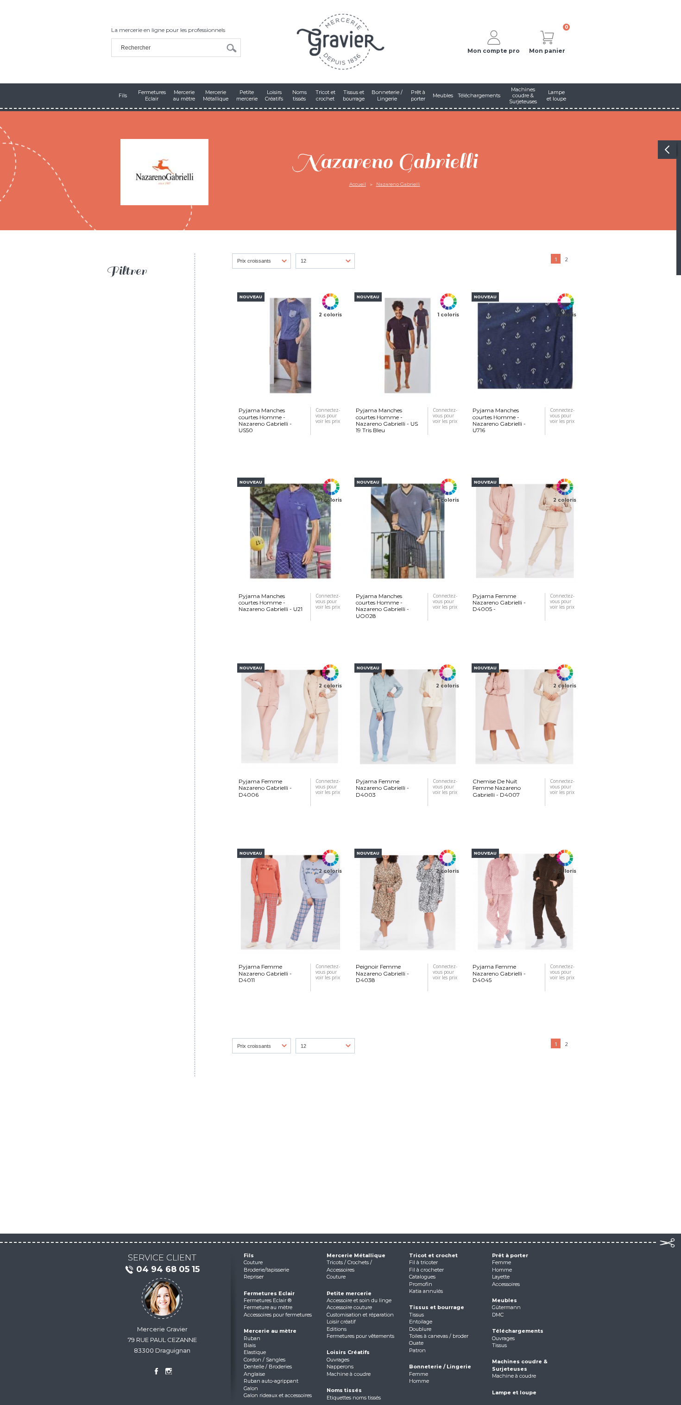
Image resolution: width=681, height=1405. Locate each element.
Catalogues (422, 1276)
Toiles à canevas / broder (438, 1336)
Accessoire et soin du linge (359, 1300)
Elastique (255, 1352)
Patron (417, 1350)
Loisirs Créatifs (348, 1352)
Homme (419, 1381)
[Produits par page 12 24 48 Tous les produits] (327, 263)
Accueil (357, 184)
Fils (249, 1255)
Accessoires (506, 1284)
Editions (337, 1329)
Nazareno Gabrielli (398, 184)
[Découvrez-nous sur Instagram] (168, 1371)
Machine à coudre (349, 1374)
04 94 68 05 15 (168, 1269)
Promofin (420, 1284)
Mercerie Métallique (356, 1255)
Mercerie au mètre (270, 1331)
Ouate (416, 1343)
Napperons (340, 1366)
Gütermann (506, 1307)
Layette (501, 1276)
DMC (498, 1314)
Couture (253, 1262)
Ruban (252, 1338)
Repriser (254, 1276)
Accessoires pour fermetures (278, 1314)
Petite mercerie (349, 1293)
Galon (251, 1388)
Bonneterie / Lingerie (440, 1366)
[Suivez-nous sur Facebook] (156, 1371)
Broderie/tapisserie (266, 1269)
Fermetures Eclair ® (267, 1300)
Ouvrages (338, 1359)
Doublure (420, 1329)
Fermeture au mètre (268, 1307)
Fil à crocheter (426, 1269)
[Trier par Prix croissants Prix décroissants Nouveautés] (264, 263)
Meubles (504, 1300)
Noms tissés (344, 1390)
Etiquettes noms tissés (354, 1397)
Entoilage (420, 1321)
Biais (250, 1345)
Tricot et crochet (433, 1255)
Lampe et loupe (514, 1392)
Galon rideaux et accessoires (278, 1395)
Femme (418, 1374)
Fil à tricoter (423, 1262)
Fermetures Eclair (269, 1293)
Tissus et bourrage (436, 1307)
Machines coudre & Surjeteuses (520, 1365)
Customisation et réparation (360, 1314)
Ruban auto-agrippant (271, 1381)
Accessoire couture (349, 1307)
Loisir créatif (341, 1321)
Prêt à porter (510, 1255)
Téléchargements (517, 1331)
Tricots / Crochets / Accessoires (349, 1266)
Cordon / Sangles (264, 1359)
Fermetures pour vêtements (360, 1336)
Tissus (416, 1314)
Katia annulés (426, 1291)
